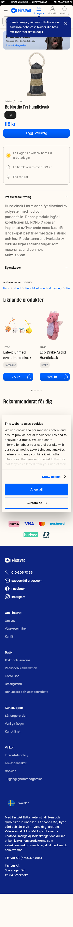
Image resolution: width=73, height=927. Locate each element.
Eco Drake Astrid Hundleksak (53, 355)
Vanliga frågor (14, 723)
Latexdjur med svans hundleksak (17, 355)
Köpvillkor (11, 676)
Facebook (18, 589)
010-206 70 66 (22, 572)
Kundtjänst (12, 731)
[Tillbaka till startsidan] (21, 10)
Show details (51, 476)
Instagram (18, 597)
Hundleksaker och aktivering (43, 288)
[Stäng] (65, 23)
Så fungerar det (16, 716)
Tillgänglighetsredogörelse (24, 779)
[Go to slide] (31, 390)
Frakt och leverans (17, 660)
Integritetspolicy (16, 755)
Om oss (10, 621)
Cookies (10, 771)
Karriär (9, 636)
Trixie (8, 101)
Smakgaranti (13, 684)
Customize (34, 502)
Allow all (36, 489)
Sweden (23, 803)
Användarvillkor (15, 763)
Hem (6, 288)
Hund (20, 101)
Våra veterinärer (16, 628)
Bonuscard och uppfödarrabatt (26, 692)
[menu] (5, 10)
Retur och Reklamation (21, 668)
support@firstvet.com (26, 581)
